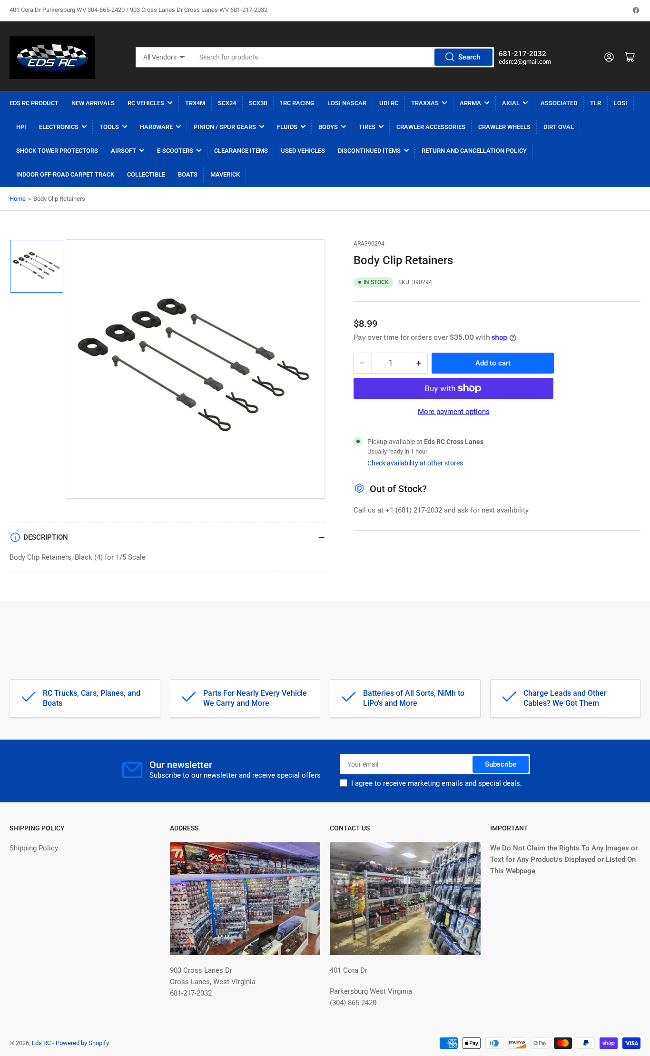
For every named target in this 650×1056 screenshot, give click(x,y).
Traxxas (425, 103)
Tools (109, 126)
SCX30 (258, 103)
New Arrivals (93, 103)
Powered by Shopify (82, 1042)
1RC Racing (297, 103)
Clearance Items (241, 150)
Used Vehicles (303, 150)
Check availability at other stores (415, 463)
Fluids (287, 126)
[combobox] (343, 57)
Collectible (146, 174)
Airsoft (123, 150)
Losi (620, 103)
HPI (21, 126)
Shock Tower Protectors (57, 150)
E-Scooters (175, 150)
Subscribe (500, 764)
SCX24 (227, 103)
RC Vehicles (146, 103)
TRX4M (195, 103)
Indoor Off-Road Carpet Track (65, 174)
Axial (511, 103)
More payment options (454, 411)
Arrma (470, 103)
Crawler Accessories (430, 126)
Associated (559, 103)
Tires (367, 126)
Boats (187, 174)
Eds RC (41, 1042)
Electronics (59, 126)
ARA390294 (369, 243)
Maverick (225, 174)
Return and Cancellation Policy (474, 150)
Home (18, 198)
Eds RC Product (34, 103)
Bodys (328, 126)
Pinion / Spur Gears (225, 126)
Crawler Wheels (504, 126)
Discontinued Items (369, 150)
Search (469, 57)
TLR (595, 103)
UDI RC (388, 103)
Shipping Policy (34, 848)
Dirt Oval (558, 126)
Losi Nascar (346, 103)
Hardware (156, 126)
